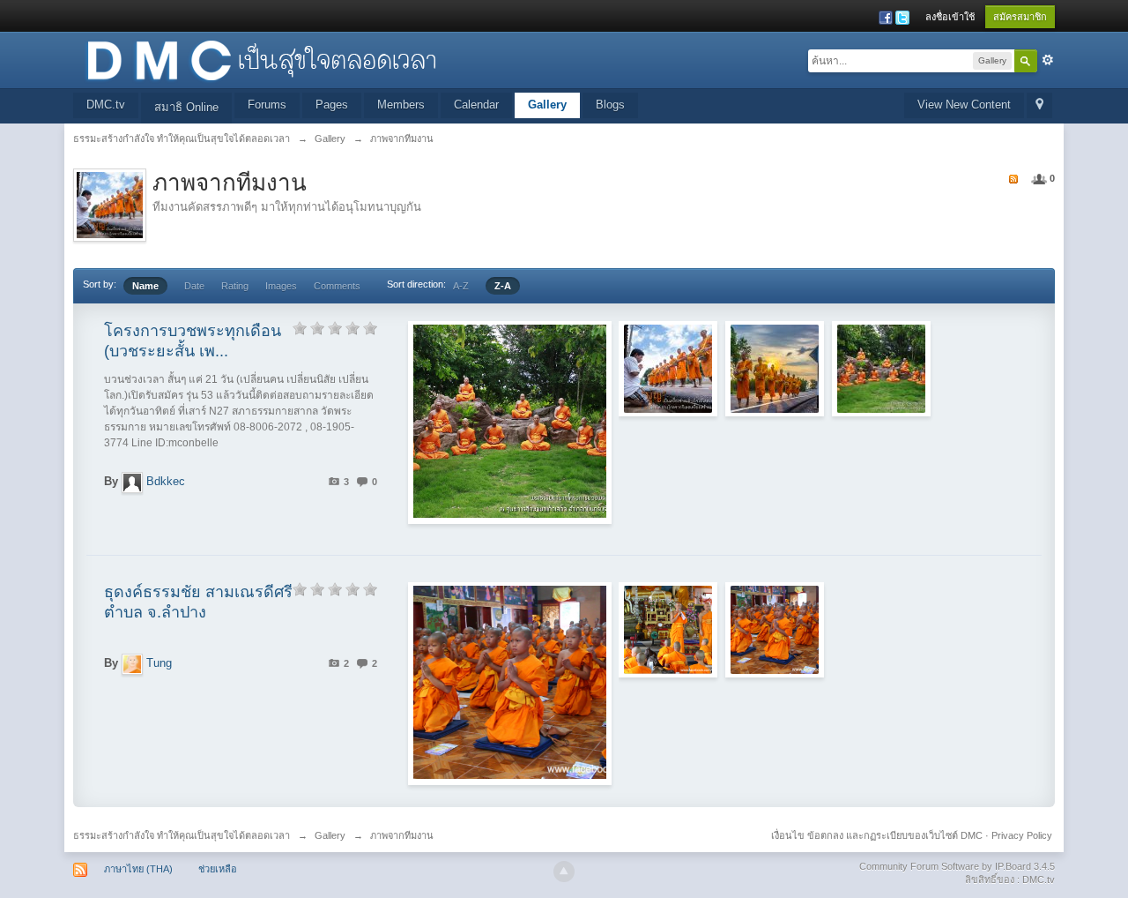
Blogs (610, 104)
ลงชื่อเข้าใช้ (950, 16)
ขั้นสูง (1048, 60)
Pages (331, 104)
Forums (267, 104)
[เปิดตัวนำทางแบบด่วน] (1039, 105)
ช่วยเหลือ (217, 869)
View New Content (964, 104)
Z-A (502, 286)
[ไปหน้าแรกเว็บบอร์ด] (261, 58)
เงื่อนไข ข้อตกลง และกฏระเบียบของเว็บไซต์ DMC (877, 835)
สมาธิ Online (186, 107)
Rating (235, 286)
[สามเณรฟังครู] (668, 630)
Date (194, 286)
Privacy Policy (1021, 835)
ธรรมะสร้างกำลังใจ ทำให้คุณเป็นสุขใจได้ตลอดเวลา (181, 835)
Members (401, 104)
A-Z (461, 286)
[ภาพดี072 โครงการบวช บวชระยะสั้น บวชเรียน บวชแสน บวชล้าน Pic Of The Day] (668, 369)
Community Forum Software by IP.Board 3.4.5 (957, 866)
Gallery (547, 104)
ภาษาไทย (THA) (138, 869)
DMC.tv (105, 104)
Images (281, 286)
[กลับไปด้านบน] (564, 871)
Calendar (476, 104)
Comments (337, 286)
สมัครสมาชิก (1020, 16)
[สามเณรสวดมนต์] (775, 630)
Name (145, 286)
